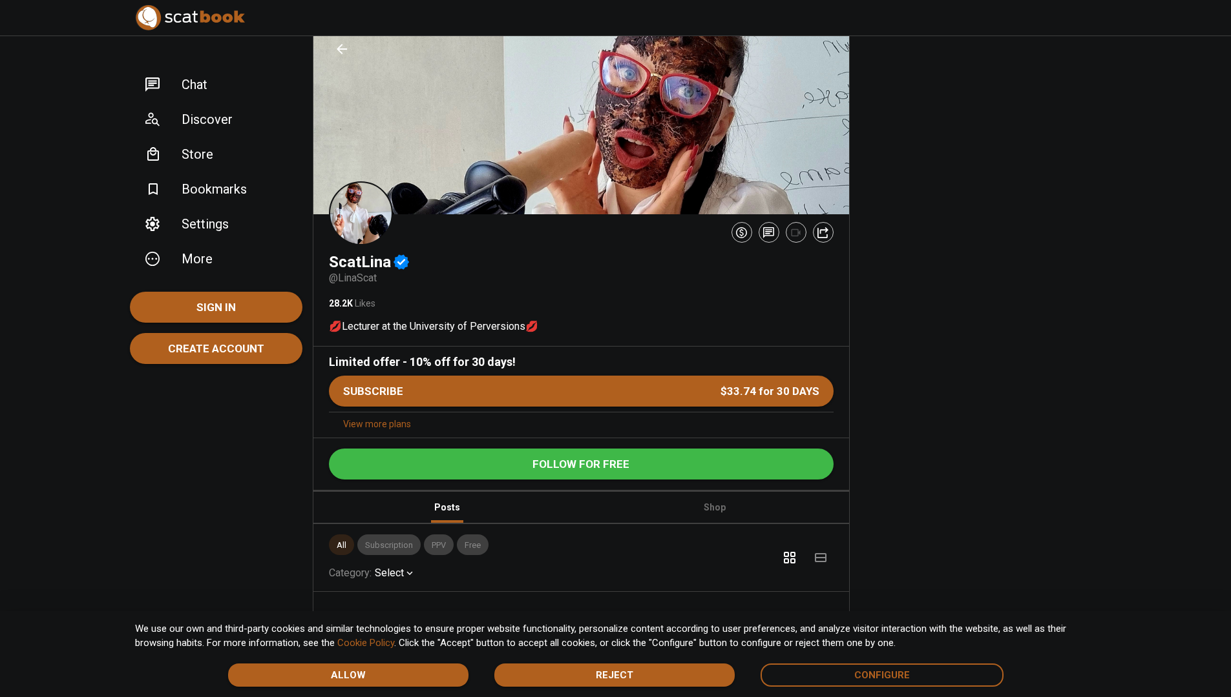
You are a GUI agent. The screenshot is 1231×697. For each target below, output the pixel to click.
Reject (614, 675)
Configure (882, 675)
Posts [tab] (447, 507)
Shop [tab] (715, 507)
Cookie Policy (365, 643)
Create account (216, 348)
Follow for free (580, 464)
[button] (216, 84)
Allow (348, 675)
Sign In (216, 307)
